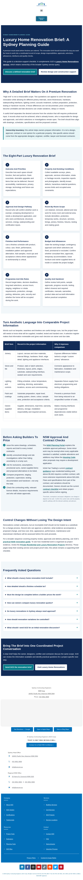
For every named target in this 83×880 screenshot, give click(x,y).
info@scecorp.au (17, 767)
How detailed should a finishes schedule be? (26, 586)
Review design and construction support (58, 72)
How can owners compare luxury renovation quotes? (30, 603)
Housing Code (69, 457)
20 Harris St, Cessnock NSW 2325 (23, 776)
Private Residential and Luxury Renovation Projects (42, 545)
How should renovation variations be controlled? (28, 619)
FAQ (47, 839)
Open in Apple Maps (43, 729)
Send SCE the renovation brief (18, 667)
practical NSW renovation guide (16, 542)
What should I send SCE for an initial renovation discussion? (33, 628)
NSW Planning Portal (56, 445)
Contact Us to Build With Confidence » (41, 745)
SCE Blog (9, 849)
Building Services (51, 805)
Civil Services (50, 810)
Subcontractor (50, 844)
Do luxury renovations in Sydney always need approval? (31, 611)
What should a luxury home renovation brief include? (30, 578)
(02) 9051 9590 (44, 697)
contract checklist (50, 489)
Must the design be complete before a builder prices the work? (34, 595)
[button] (41, 10)
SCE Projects (50, 815)
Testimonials (10, 820)
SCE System (10, 810)
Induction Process (51, 849)
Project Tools (10, 834)
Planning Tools (11, 844)
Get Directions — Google (22, 729)
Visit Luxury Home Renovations (51, 667)
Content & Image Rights (48, 858)
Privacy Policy (31, 858)
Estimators (9, 839)
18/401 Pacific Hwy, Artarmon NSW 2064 (42, 693)
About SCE (9, 805)
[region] (41, 381)
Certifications (10, 815)
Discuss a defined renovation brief (20, 72)
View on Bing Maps (63, 729)
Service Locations (51, 820)
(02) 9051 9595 (17, 782)
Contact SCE (50, 834)
